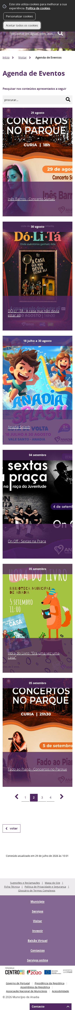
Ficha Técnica (12, 886)
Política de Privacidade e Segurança (45, 886)
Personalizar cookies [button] (19, 16)
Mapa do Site (52, 882)
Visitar (22, 57)
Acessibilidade (60, 991)
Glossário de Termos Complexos (36, 890)
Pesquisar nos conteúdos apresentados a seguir (34, 89)
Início (6, 57)
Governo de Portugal (18, 983)
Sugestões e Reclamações (25, 882)
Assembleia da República (35, 987)
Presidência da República (49, 983)
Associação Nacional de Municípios (26, 991)
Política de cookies (38, 8)
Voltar (14, 828)
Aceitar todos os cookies (22, 25)
